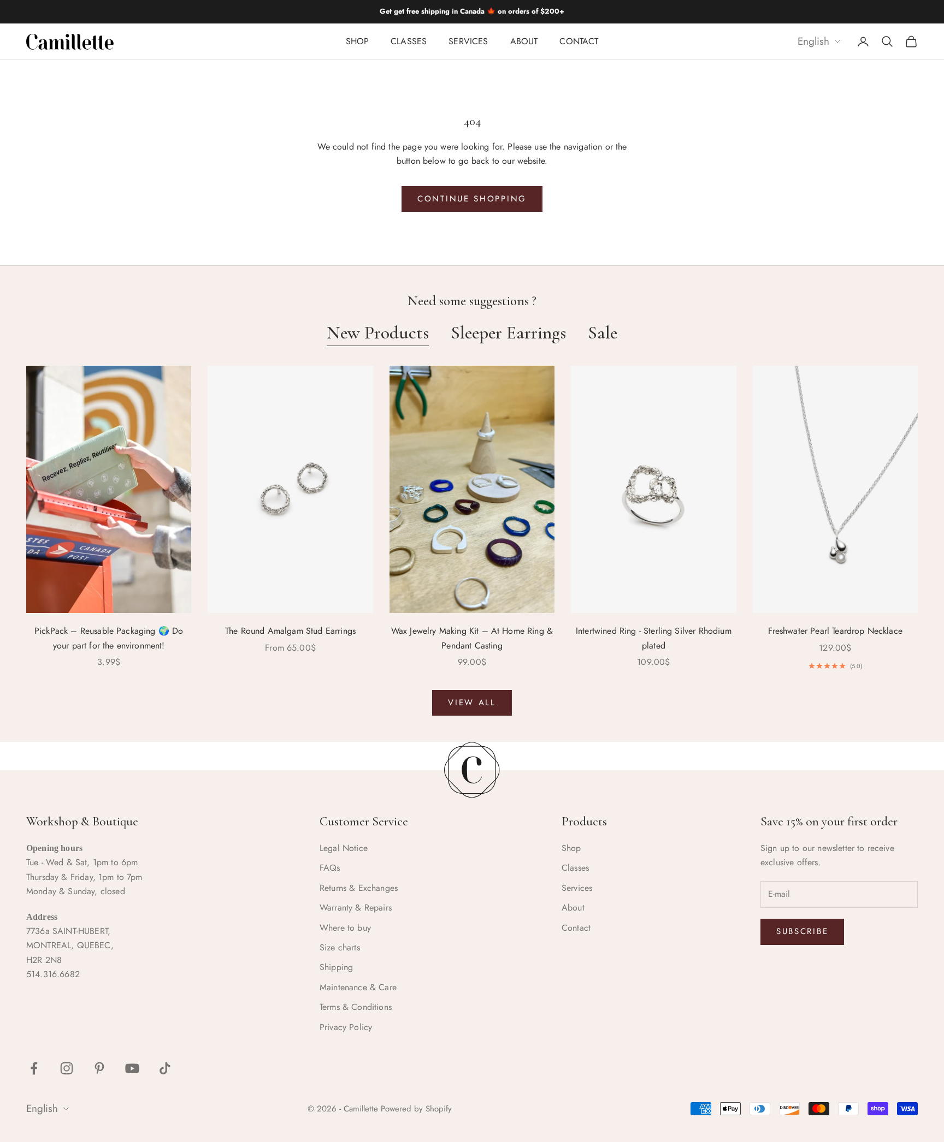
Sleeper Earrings (508, 333)
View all (472, 703)
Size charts (340, 947)
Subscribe (802, 931)
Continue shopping (472, 199)
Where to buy (345, 927)
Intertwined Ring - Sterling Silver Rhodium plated (653, 637)
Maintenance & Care (358, 987)
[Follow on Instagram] (66, 1068)
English (813, 42)
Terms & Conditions (356, 1007)
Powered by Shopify (416, 1109)
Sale (602, 333)
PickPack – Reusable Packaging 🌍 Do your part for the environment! (108, 637)
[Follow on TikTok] (165, 1068)
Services (468, 41)
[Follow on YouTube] (132, 1068)
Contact (578, 41)
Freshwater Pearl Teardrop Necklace (835, 630)
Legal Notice (344, 848)
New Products (378, 333)
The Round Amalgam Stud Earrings (290, 630)
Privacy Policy (346, 1027)
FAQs (330, 867)
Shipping (336, 967)
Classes (409, 41)
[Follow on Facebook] (34, 1068)
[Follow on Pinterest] (99, 1068)
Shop (357, 41)
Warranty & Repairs (356, 907)
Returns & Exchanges (359, 888)
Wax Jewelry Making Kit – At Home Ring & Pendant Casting (472, 637)
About (524, 41)
